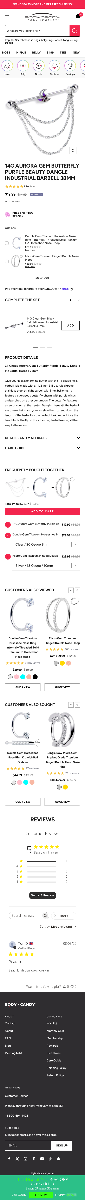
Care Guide (54, 1060)
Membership (55, 1038)
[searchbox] (25, 915)
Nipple (21, 52)
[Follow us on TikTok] (50, 1159)
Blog (8, 1045)
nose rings (33, 40)
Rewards (52, 1045)
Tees (63, 52)
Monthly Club (55, 1031)
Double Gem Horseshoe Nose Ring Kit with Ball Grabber (22, 757)
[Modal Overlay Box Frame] (42, 1187)
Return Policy (55, 1075)
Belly (36, 52)
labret (58, 40)
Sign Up (61, 1145)
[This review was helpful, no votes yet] (64, 986)
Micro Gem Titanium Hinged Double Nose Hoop (62, 641)
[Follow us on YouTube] (42, 1159)
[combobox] (58, 926)
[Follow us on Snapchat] (58, 1159)
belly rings (47, 40)
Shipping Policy (56, 1068)
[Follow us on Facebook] (9, 1159)
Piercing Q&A (13, 1053)
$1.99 (50, 52)
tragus (9, 42)
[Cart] (78, 17)
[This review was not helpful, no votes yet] (72, 986)
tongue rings (70, 40)
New (76, 52)
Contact (10, 1023)
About (9, 1031)
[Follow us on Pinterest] (34, 1159)
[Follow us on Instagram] (25, 1159)
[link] (10, 676)
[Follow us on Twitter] (17, 1159)
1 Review (29, 186)
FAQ (8, 1038)
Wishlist (52, 1023)
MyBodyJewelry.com (42, 1173)
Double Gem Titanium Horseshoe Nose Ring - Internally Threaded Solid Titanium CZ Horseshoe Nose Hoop (22, 648)
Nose (6, 52)
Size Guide (54, 1053)
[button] (71, 590)
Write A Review (42, 895)
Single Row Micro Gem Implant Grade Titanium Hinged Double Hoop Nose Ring (62, 760)
